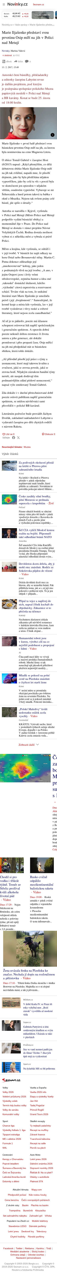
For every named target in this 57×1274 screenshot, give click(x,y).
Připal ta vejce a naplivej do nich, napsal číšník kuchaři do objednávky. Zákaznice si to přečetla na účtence (36, 606)
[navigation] (3, 4)
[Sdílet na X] (18, 437)
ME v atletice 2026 (12, 1139)
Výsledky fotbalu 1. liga (14, 1130)
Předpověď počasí (17, 1195)
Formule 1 (8, 1143)
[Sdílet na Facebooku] (13, 437)
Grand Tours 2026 (39, 1114)
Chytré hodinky (17, 1236)
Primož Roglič (37, 1110)
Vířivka (48, 1215)
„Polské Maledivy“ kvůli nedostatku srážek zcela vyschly (33, 712)
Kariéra (40, 1248)
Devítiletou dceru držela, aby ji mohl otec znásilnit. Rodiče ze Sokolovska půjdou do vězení (36, 567)
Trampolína (14, 1210)
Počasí (22, 507)
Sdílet (20, 61)
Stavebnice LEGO (17, 1226)
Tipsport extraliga (11, 1134)
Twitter (19, 1248)
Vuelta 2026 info (38, 1092)
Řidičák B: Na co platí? (41, 1172)
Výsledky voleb (10, 1101)
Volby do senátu (11, 1110)
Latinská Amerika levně (14, 1177)
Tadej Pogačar (37, 1105)
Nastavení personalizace (28, 1258)
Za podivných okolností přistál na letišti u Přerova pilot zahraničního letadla (36, 466)
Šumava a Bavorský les (14, 1168)
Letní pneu (13, 1231)
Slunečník (28, 1210)
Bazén (25, 1205)
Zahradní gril (35, 1215)
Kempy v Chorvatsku (13, 1159)
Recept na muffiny (39, 1130)
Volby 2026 (8, 1092)
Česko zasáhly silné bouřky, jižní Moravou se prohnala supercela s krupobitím (35, 499)
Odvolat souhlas (36, 1254)
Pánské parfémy (36, 1236)
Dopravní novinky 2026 (41, 1168)
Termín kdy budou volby (14, 1105)
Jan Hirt (34, 1101)
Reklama (29, 1248)
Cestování (23, 720)
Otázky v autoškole (39, 1177)
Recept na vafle (38, 1143)
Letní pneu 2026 (38, 1159)
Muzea (27, 447)
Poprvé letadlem (11, 1163)
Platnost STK (36, 1181)
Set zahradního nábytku (15, 1215)
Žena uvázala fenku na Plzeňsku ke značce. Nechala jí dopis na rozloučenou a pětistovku (29, 974)
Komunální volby (11, 1114)
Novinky (6, 50)
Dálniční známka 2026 (41, 1163)
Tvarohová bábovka (40, 1139)
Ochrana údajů (17, 1254)
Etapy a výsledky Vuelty (42, 1096)
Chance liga (8, 1125)
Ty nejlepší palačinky (40, 1125)
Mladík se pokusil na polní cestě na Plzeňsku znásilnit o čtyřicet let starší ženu (34, 678)
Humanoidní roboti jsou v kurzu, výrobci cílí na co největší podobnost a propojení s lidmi (36, 643)
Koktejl (22, 615)
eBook (9, 61)
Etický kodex (38, 1251)
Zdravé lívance (37, 1134)
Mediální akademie (19, 1251)
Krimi (21, 474)
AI (20, 653)
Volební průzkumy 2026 (14, 1096)
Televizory (41, 1231)
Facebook (8, 1248)
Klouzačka (40, 1210)
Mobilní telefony (40, 1221)
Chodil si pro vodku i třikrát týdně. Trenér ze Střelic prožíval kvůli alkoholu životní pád (10, 886)
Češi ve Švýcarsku (12, 1172)
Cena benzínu (12, 1200)
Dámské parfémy (37, 1226)
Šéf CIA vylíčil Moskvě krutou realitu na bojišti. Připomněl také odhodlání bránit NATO (36, 533)
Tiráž (48, 1248)
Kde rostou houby (38, 1195)
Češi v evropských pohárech (35, 1200)
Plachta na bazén (39, 1205)
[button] (28, 123)
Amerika (23, 541)
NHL (5, 1148)
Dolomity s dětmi (11, 1181)
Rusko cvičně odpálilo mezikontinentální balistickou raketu (41, 882)
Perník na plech (38, 1148)
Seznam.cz (38, 4)
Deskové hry (27, 1231)
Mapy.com (37, 1189)
